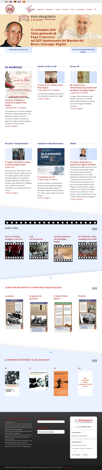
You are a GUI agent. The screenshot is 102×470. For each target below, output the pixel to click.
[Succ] (29, 77)
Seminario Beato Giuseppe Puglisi (13, 431)
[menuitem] (6, 2)
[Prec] (8, 77)
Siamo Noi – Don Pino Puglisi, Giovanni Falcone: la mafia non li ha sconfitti (83, 164)
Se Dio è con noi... (13, 300)
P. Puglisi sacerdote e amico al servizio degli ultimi (18, 163)
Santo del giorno (83, 436)
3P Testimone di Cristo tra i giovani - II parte (38, 243)
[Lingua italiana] (6, 1)
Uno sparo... (34, 300)
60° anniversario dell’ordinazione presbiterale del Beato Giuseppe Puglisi (83, 87)
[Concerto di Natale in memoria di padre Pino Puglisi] (18, 84)
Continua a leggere (11, 126)
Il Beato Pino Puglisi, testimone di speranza (16, 444)
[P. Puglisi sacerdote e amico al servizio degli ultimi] (18, 154)
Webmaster (71, 468)
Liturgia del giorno (83, 450)
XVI (79, 369)
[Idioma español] (24, 1)
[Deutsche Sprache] (15, 1)
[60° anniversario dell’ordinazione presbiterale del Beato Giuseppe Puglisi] (83, 77)
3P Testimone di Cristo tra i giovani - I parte (14, 243)
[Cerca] (95, 9)
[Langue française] (19, 1)
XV (55, 369)
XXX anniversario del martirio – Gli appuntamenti (18, 448)
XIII (6, 369)
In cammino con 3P (10, 423)
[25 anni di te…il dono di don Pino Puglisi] (50, 77)
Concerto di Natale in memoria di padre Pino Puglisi (15, 102)
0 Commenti (22, 108)
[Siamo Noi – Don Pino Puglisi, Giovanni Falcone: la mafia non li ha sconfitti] (83, 154)
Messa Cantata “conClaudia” (12, 434)
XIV (30, 369)
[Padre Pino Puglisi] (20, 9)
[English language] (10, 1)
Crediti (65, 468)
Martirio (58, 300)
